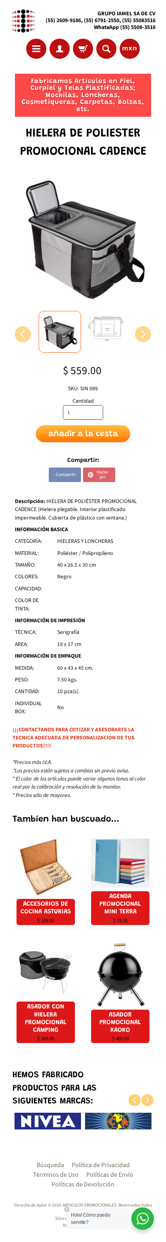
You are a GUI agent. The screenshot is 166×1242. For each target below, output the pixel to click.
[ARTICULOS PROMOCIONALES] (22, 20)
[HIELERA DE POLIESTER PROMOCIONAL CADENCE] (60, 332)
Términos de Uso (56, 1174)
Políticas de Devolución (83, 1184)
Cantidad (83, 401)
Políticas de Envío (109, 1174)
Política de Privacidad (101, 1165)
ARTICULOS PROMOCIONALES (89, 1205)
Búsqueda (50, 1165)
